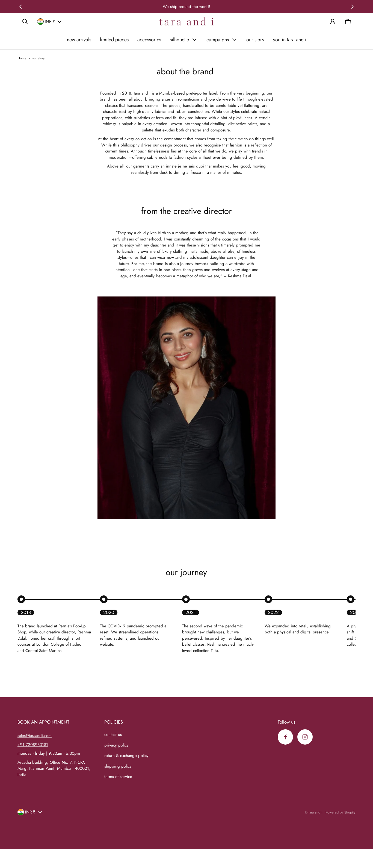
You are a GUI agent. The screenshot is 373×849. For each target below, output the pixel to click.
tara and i (315, 812)
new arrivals (79, 39)
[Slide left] (20, 6)
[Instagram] (305, 737)
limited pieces (114, 39)
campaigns (217, 39)
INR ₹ (50, 21)
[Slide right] (352, 6)
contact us (113, 735)
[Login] (332, 21)
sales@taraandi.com (34, 736)
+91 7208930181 (32, 745)
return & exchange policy (126, 756)
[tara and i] (186, 21)
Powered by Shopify (340, 812)
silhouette (179, 39)
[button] (25, 21)
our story (255, 39)
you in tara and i (289, 39)
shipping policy (118, 766)
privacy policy (116, 745)
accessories (149, 39)
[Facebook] (285, 737)
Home (21, 58)
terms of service (118, 777)
